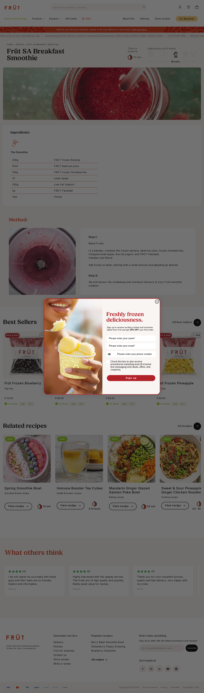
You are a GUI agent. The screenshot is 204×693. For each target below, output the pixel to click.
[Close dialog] (157, 301)
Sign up (131, 378)
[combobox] (111, 354)
